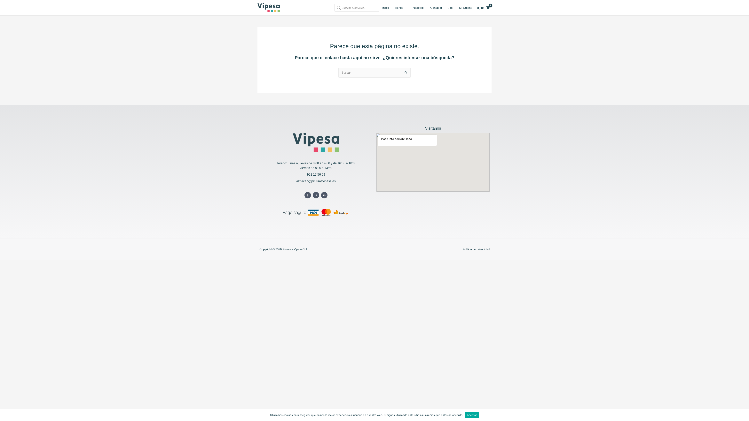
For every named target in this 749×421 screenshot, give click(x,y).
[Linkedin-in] (324, 195)
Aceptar (472, 415)
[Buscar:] (374, 72)
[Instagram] (316, 195)
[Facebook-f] (307, 195)
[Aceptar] (744, 415)
